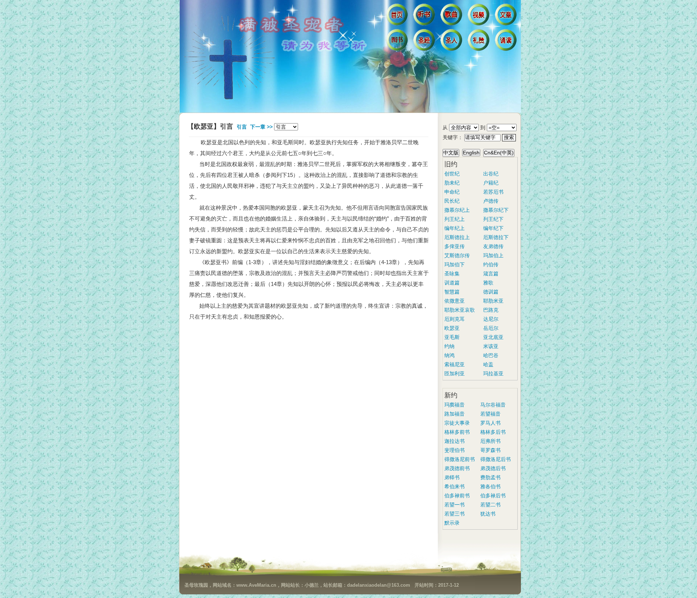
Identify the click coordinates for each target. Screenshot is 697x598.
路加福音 (454, 414)
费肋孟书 (490, 477)
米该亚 (490, 346)
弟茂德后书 (493, 468)
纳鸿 (449, 355)
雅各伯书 (490, 486)
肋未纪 (452, 183)
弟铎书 (452, 477)
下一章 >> (261, 127)
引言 (242, 127)
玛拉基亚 (493, 373)
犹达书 (488, 514)
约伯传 (490, 264)
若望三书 (454, 514)
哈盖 (488, 364)
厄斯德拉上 (457, 237)
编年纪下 (493, 228)
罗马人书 (490, 423)
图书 (397, 41)
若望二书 (490, 505)
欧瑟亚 (452, 328)
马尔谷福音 (493, 405)
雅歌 (488, 283)
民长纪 (452, 201)
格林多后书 (493, 432)
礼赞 (479, 41)
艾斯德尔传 (457, 255)
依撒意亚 (454, 301)
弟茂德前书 (457, 468)
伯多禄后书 (493, 495)
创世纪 (452, 174)
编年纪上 (454, 228)
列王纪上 (454, 219)
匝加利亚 (454, 373)
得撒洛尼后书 (495, 459)
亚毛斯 (452, 337)
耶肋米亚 (493, 301)
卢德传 (490, 201)
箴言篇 (490, 273)
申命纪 (452, 192)
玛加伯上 (493, 255)
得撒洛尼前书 (459, 459)
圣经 (425, 41)
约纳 (449, 346)
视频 (479, 16)
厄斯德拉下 (496, 237)
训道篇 (452, 283)
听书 (425, 16)
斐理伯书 (454, 450)
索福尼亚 (454, 364)
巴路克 (490, 310)
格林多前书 (457, 432)
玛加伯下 (454, 264)
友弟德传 (493, 246)
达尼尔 (490, 319)
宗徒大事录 (457, 423)
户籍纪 (490, 183)
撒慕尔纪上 (457, 210)
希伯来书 (454, 486)
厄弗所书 (490, 441)
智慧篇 (452, 292)
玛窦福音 (454, 405)
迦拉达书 (454, 441)
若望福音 (490, 414)
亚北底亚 (493, 337)
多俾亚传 (454, 246)
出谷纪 (490, 174)
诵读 (506, 41)
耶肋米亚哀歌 (459, 310)
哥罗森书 (490, 450)
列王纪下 (493, 219)
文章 (506, 16)
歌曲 (452, 16)
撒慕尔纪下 (496, 210)
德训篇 (490, 292)
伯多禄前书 (457, 495)
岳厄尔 (490, 328)
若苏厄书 (493, 192)
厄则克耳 (454, 319)
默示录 (452, 523)
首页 (397, 16)
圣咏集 (452, 273)
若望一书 (454, 505)
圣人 (452, 41)
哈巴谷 (490, 355)
